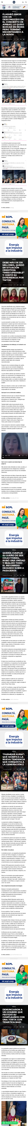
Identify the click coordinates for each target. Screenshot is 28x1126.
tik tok (17, 498)
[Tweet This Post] (18, 39)
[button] (9, 1122)
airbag (12, 207)
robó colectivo (14, 699)
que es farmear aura (16, 954)
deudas (12, 498)
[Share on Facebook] (15, 39)
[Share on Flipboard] (21, 39)
